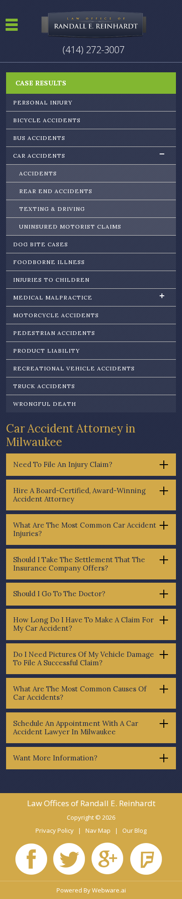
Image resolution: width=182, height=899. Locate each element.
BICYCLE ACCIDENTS (47, 120)
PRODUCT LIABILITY (46, 350)
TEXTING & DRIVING (52, 208)
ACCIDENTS (38, 173)
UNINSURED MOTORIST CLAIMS (70, 226)
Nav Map (98, 830)
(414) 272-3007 (94, 49)
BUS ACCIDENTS (39, 137)
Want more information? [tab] (55, 757)
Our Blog (134, 830)
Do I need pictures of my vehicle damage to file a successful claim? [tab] (83, 658)
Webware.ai (109, 890)
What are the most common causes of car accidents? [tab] (80, 693)
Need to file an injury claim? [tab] (62, 464)
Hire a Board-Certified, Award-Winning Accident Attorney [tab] (79, 494)
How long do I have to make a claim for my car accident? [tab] (83, 624)
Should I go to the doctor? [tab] (59, 593)
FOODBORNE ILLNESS (49, 261)
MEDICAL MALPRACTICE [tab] (52, 297)
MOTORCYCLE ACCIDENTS (56, 315)
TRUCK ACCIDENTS (44, 386)
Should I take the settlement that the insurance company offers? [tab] (79, 563)
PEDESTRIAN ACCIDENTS (54, 332)
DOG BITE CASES (40, 244)
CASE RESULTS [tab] (40, 83)
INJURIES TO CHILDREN (51, 279)
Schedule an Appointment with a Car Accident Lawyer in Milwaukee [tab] (75, 727)
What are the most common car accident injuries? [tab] (84, 529)
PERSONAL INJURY (42, 102)
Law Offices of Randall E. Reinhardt (91, 803)
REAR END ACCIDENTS (55, 191)
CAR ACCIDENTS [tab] (39, 155)
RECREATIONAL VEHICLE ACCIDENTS (74, 368)
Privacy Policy (54, 830)
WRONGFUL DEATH (44, 403)
